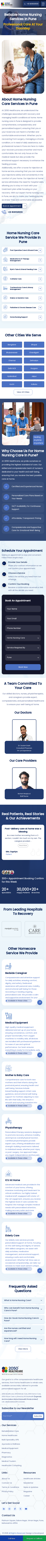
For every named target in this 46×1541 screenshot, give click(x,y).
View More (23, 1348)
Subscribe (38, 1416)
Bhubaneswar (11, 352)
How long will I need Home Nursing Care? (20, 1339)
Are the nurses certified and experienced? (17, 1329)
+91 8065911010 (32, 4)
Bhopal (34, 344)
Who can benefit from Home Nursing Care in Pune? (21, 1309)
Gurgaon (34, 368)
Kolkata (34, 384)
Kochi (12, 384)
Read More (23, 845)
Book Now (23, 667)
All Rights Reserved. (17, 1533)
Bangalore (12, 344)
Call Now (11, 1538)
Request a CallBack (34, 1538)
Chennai (11, 360)
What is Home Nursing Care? (17, 1300)
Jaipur (34, 376)
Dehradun (34, 360)
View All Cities (23, 392)
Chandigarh (34, 352)
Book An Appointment (12, 206)
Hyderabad (11, 376)
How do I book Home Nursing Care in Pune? (21, 1319)
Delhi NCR (12, 368)
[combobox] (23, 638)
